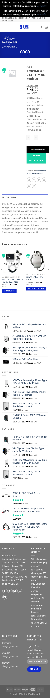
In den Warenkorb (36, 158)
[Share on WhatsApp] (29, 179)
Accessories (9, 47)
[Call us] (19, 591)
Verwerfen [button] (42, 6)
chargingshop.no (10, 666)
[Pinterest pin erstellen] (29, 186)
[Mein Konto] (41, 27)
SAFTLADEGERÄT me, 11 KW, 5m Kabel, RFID (12, 280)
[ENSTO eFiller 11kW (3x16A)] (37, 260)
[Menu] (3, 27)
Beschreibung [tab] (9, 197)
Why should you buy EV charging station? (39, 562)
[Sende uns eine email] (14, 591)
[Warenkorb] (46, 27)
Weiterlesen (9, 291)
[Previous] (2, 274)
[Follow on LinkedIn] (4, 597)
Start (8, 36)
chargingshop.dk (10, 646)
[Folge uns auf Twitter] (9, 591)
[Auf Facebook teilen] (34, 179)
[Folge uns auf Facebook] (4, 591)
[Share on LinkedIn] (34, 186)
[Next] (48, 274)
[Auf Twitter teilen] (39, 179)
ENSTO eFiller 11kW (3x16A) (34, 278)
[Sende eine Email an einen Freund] (44, 179)
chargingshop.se (10, 656)
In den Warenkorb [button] (36, 288)
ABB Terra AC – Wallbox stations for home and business (38, 605)
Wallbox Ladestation (9, 40)
